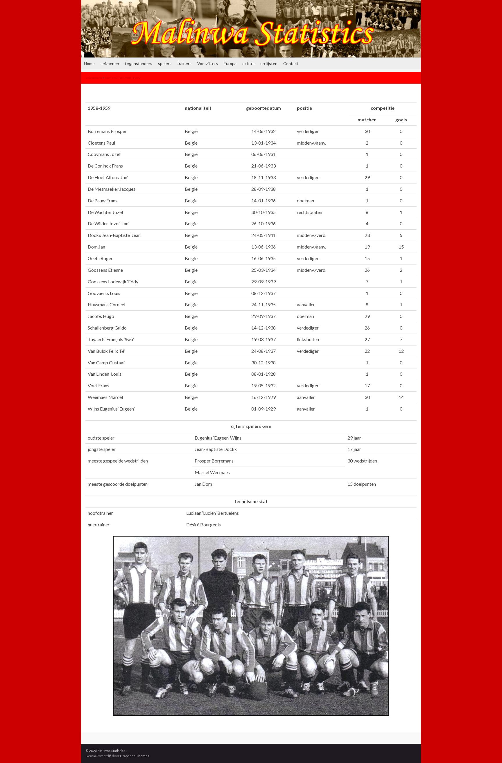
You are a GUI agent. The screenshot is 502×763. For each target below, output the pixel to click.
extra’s (248, 63)
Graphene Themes (134, 756)
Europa (230, 63)
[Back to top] (489, 750)
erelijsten (268, 63)
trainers (184, 63)
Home (89, 63)
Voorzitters (207, 63)
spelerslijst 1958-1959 (122, 77)
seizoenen (110, 63)
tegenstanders (138, 63)
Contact (290, 63)
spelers (164, 63)
